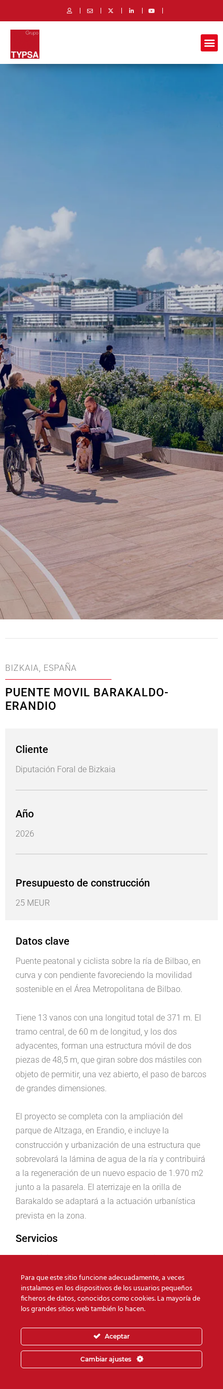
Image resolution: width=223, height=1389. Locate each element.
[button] (209, 42)
